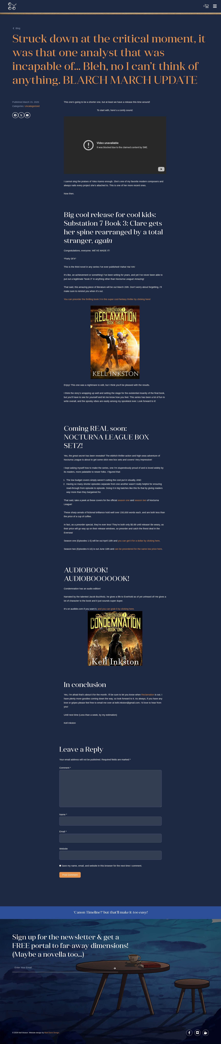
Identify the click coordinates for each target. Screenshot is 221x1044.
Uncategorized (32, 106)
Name (63, 814)
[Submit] (114, 968)
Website (63, 848)
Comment (65, 768)
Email (63, 831)
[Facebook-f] (189, 1033)
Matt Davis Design (51, 1033)
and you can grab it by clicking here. (116, 609)
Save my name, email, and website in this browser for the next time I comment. (102, 865)
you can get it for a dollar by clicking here (139, 540)
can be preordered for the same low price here (138, 549)
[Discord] (197, 1033)
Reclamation (147, 694)
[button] (15, 115)
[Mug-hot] (206, 1033)
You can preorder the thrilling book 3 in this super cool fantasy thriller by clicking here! (107, 299)
